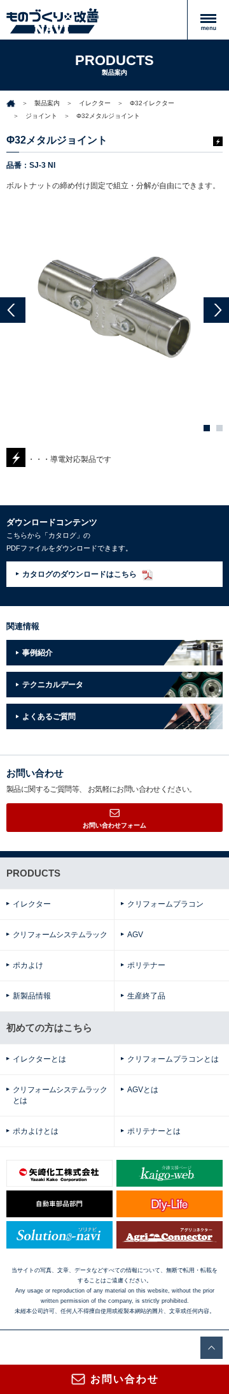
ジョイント (41, 115)
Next (216, 310)
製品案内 (47, 103)
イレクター (95, 103)
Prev (12, 310)
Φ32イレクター (152, 103)
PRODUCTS (33, 873)
